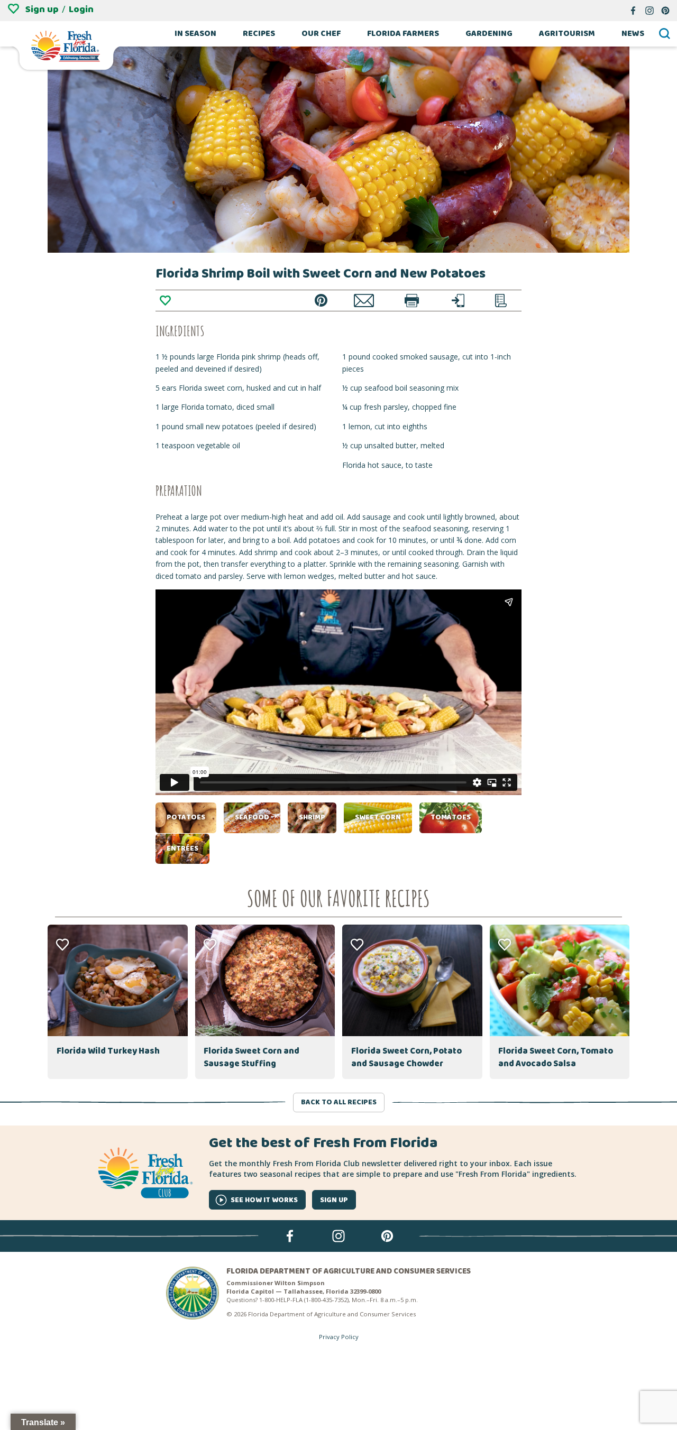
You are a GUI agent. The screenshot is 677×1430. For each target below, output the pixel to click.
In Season (195, 34)
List (501, 301)
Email (364, 301)
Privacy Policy (339, 1337)
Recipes (259, 34)
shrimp (312, 817)
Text (458, 301)
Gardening (489, 34)
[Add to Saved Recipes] (165, 300)
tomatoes (451, 817)
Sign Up (334, 1200)
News (632, 34)
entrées (182, 848)
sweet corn (378, 817)
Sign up (42, 9)
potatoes (186, 817)
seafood (252, 817)
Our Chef (321, 34)
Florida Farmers (403, 34)
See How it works (264, 1200)
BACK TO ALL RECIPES (339, 1102)
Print (411, 301)
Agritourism (567, 34)
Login (81, 9)
